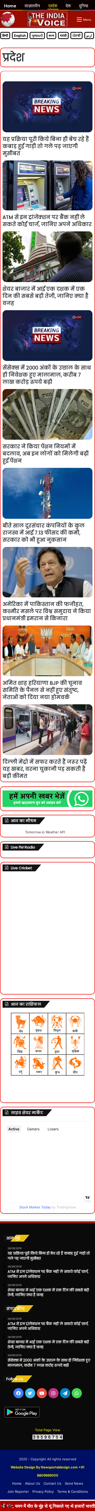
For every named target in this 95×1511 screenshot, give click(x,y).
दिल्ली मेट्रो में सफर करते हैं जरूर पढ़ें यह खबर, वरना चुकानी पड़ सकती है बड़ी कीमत (45, 769)
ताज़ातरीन (32, 5)
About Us (32, 1483)
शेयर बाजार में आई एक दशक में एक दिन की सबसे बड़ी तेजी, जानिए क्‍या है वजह (45, 296)
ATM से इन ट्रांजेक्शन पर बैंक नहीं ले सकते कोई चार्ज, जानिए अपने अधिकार (47, 221)
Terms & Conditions (72, 1491)
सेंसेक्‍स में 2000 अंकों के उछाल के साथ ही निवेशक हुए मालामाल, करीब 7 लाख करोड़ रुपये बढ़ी (47, 374)
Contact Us (52, 1483)
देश (68, 5)
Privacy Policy (43, 1491)
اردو (89, 35)
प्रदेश (52, 5)
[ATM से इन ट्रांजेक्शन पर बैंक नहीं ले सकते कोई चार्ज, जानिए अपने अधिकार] (47, 185)
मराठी (63, 35)
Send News (74, 1483)
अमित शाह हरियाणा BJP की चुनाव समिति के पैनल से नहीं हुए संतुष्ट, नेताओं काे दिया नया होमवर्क (42, 690)
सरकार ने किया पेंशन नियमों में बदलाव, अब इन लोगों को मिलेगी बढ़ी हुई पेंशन (46, 453)
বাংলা (51, 35)
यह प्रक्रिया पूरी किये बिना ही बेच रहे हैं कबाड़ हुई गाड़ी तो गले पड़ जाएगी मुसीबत (46, 146)
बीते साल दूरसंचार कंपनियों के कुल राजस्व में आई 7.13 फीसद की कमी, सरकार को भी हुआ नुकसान (44, 532)
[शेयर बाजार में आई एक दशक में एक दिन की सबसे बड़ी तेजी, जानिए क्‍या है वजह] (47, 256)
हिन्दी (5, 35)
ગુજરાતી (37, 35)
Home (17, 1483)
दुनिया (83, 5)
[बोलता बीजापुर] (47, 19)
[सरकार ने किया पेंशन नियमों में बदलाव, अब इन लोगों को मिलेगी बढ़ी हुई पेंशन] (47, 414)
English (20, 35)
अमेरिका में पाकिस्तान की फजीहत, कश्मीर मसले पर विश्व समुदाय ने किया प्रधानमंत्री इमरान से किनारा (47, 611)
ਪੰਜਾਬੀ (76, 35)
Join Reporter (18, 1491)
